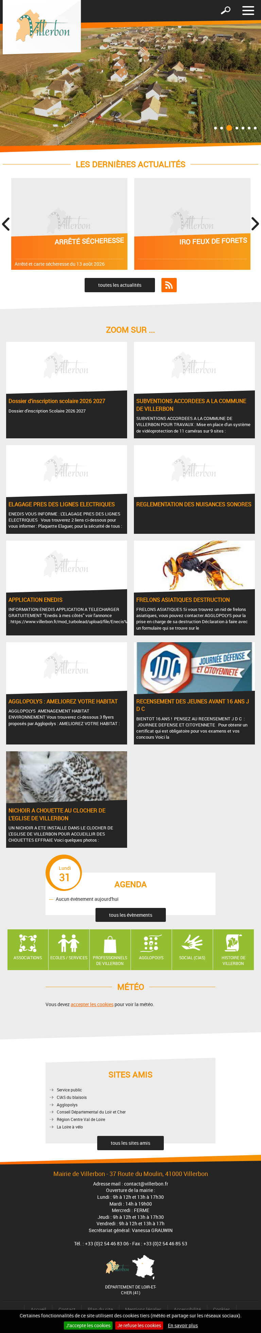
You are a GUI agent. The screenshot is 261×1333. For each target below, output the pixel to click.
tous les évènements (130, 915)
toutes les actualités (119, 285)
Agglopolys (67, 1104)
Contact (66, 1309)
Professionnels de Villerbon (110, 960)
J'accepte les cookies (88, 1325)
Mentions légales (143, 1309)
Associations (28, 957)
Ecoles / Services (68, 957)
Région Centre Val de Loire (81, 1119)
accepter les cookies (92, 1004)
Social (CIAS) (192, 957)
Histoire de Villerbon (233, 960)
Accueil (38, 1309)
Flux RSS (169, 285)
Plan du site (100, 1309)
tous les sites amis (130, 1143)
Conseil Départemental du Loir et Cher (91, 1112)
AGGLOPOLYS (151, 957)
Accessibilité (187, 1309)
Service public (69, 1089)
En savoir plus (183, 1325)
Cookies (221, 1309)
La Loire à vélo (70, 1126)
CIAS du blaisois (72, 1097)
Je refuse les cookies (139, 1325)
